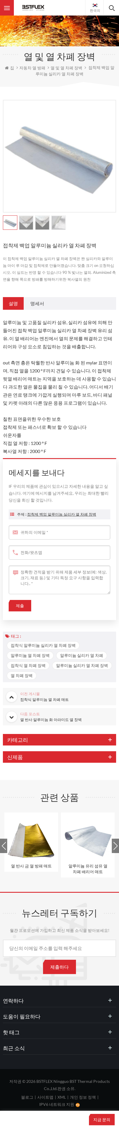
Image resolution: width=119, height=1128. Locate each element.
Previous (3, 846)
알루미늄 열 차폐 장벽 (30, 655)
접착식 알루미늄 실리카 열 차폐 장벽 (43, 645)
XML (61, 1097)
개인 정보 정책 (83, 1097)
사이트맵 (45, 1097)
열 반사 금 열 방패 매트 (31, 865)
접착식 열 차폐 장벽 (28, 665)
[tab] (13, 303)
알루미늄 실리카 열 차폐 (81, 655)
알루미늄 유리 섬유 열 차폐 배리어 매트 (87, 868)
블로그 (27, 1097)
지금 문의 (101, 1119)
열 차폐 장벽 (22, 675)
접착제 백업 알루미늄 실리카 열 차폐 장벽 (61, 514)
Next (115, 846)
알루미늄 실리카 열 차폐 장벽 (82, 665)
